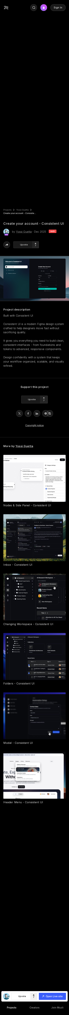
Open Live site (54, 996)
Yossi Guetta (22, 210)
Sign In (58, 7)
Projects (7, 210)
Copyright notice (34, 425)
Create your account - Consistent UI (20, 213)
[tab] (11, 1007)
